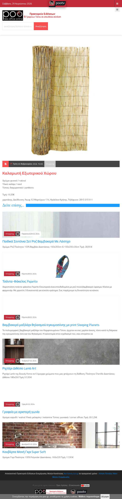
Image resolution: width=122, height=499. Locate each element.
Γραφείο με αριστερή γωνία (21, 411)
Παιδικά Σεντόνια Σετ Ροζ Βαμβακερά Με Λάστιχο (36, 241)
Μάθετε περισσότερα (89, 496)
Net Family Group (71, 473)
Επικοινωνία (74, 485)
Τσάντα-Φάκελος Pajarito (20, 281)
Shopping (50, 163)
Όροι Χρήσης (62, 485)
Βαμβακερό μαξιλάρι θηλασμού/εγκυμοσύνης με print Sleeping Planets (50, 324)
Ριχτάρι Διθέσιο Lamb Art (19, 368)
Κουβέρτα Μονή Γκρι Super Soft (24, 451)
